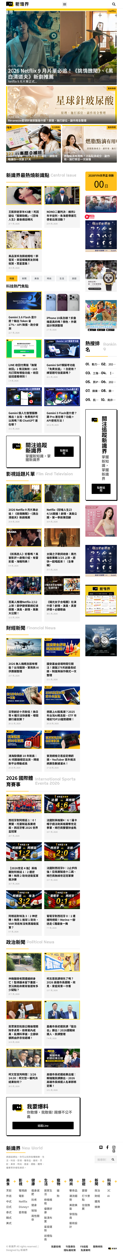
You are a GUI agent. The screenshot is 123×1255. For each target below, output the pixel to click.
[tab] (11, 278)
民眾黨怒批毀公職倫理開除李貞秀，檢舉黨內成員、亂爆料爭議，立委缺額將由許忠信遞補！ (23, 1032)
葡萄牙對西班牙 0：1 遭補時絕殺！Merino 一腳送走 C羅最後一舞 (61, 919)
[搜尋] (113, 1159)
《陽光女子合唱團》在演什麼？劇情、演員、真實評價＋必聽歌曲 (61, 605)
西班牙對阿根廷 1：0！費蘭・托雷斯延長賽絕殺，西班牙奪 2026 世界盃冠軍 (23, 825)
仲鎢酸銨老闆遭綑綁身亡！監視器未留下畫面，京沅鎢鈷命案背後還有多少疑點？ (23, 984)
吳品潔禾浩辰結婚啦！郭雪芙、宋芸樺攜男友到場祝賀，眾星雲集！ (23, 259)
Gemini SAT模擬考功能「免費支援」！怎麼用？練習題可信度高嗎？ (61, 368)
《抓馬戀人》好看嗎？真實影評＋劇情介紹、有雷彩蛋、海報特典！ (23, 557)
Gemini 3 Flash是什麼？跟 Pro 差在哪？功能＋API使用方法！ (62, 416)
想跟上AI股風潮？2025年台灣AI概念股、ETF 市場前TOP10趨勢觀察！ (61, 715)
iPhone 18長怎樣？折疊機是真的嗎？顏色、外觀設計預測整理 (61, 321)
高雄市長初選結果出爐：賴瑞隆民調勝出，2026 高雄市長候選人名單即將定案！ (61, 1080)
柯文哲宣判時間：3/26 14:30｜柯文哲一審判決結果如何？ (23, 1078)
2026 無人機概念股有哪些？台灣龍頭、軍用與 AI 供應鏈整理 (24, 667)
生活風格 (56, 127)
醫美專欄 (112, 88)
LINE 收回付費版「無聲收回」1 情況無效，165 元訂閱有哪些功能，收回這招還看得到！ (23, 370)
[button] (64, 4)
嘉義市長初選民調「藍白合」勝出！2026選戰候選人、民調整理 (61, 1030)
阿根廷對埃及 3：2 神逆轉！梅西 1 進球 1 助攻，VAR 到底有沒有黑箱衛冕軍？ (24, 921)
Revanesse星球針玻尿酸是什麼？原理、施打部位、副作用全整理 (47, 120)
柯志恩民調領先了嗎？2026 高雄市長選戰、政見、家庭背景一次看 (61, 982)
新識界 (13, 1147)
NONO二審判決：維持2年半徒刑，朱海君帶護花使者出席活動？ (61, 215)
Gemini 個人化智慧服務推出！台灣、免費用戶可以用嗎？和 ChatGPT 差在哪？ (23, 418)
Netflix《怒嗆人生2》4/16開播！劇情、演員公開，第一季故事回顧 (62, 513)
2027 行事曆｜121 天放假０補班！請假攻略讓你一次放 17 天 (32, 157)
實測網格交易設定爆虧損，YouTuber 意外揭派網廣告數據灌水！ (61, 759)
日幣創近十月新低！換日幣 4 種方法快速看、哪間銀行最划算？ (23, 715)
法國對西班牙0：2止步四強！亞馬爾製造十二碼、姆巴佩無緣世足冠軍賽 (62, 871)
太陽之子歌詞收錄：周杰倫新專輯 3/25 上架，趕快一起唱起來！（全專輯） (61, 559)
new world (32, 1148)
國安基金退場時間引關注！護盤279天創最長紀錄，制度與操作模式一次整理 (61, 669)
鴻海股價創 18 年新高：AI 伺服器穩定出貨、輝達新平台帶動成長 (24, 759)
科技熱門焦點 (17, 286)
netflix (112, 11)
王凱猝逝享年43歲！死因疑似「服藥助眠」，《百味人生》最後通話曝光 (24, 215)
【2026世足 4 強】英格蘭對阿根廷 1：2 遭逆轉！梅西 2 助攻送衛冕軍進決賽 (23, 873)
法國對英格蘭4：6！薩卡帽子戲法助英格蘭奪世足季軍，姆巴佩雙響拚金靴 (62, 823)
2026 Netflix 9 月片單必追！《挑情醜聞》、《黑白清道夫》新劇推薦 (60, 73)
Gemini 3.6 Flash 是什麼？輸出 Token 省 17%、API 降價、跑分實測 (23, 322)
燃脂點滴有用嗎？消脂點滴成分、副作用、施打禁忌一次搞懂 (87, 157)
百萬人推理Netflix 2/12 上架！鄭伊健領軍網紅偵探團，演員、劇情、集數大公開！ (23, 607)
